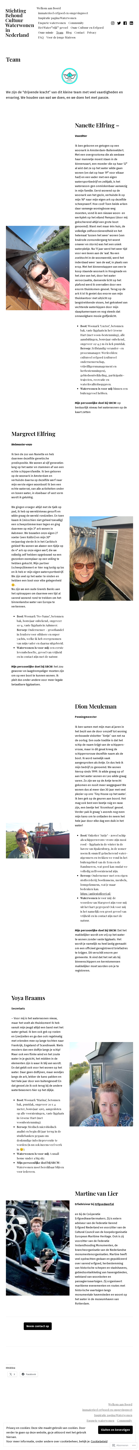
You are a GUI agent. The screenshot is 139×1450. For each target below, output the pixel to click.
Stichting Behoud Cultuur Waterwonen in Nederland (19, 22)
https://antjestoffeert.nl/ (95, 893)
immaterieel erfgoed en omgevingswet (63, 13)
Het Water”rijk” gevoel (53, 27)
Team (59, 32)
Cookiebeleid (99, 1441)
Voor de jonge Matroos (60, 37)
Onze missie (45, 32)
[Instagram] (113, 22)
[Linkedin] (131, 22)
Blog (69, 32)
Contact (79, 32)
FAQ (41, 37)
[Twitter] (119, 22)
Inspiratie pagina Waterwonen (57, 18)
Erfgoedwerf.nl (104, 1204)
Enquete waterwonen (52, 23)
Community (76, 23)
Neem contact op (37, 1326)
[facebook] (125, 22)
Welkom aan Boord (49, 8)
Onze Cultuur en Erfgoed (87, 27)
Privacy (91, 32)
